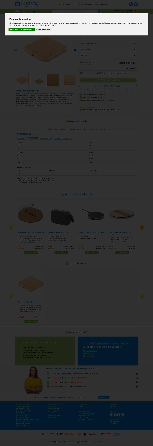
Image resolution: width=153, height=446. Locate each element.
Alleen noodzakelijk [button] (27, 29)
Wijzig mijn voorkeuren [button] (43, 29)
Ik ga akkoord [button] (14, 29)
